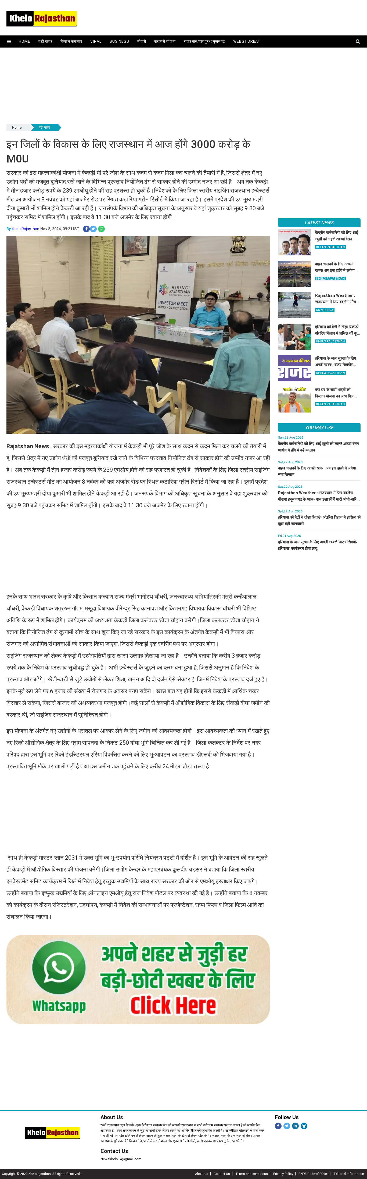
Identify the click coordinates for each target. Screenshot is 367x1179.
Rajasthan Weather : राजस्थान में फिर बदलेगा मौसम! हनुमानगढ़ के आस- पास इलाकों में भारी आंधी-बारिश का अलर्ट (318, 499)
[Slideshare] (304, 1126)
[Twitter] (286, 1126)
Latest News (319, 222)
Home (24, 41)
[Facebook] (278, 1126)
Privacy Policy (283, 1174)
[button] (9, 41)
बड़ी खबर (45, 41)
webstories (246, 41)
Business (119, 41)
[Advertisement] (167, 85)
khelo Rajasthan (25, 229)
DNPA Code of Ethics (313, 1174)
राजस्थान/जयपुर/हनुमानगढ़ (204, 41)
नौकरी (141, 41)
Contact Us (114, 1151)
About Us (111, 1117)
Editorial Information (349, 1174)
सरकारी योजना (165, 41)
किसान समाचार (71, 41)
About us (201, 1174)
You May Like (319, 427)
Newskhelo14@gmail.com (120, 1159)
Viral (96, 41)
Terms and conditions (251, 1174)
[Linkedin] (295, 1126)
